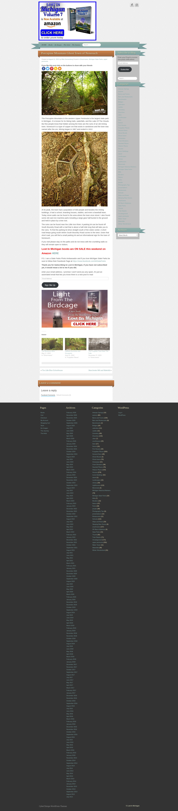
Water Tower (122, 219)
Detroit (120, 123)
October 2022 (70, 514)
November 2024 (71, 449)
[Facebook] (43, 68)
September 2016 (71, 703)
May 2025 (69, 433)
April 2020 (69, 592)
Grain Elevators (123, 141)
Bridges (120, 102)
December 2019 (71, 602)
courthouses (122, 117)
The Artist (67, 45)
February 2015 (71, 753)
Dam (119, 120)
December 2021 (71, 540)
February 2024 (71, 472)
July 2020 (69, 584)
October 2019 (70, 607)
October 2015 (70, 732)
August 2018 (70, 643)
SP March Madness (124, 203)
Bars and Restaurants (125, 97)
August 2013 (70, 794)
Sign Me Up (50, 284)
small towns (122, 200)
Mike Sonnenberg (67, 59)
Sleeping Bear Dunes (125, 198)
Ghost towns (84, 59)
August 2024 (70, 457)
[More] (59, 68)
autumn (120, 91)
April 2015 (69, 747)
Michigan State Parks (96, 59)
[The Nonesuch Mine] (52, 344)
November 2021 (71, 542)
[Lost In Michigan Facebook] (132, 5)
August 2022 (70, 519)
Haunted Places (123, 143)
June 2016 (69, 711)
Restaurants (122, 190)
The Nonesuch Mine (48, 351)
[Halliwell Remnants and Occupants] (75, 344)
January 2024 (70, 475)
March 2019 (70, 625)
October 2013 (70, 789)
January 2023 (70, 506)
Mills (119, 172)
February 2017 (71, 690)
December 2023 (71, 477)
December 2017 (71, 664)
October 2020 (70, 576)
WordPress (121, 415)
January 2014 (70, 784)
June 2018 (69, 649)
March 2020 (70, 594)
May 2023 (69, 496)
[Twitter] (47, 68)
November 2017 (71, 667)
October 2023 (70, 483)
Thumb (120, 208)
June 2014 (69, 771)
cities (120, 115)
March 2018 (70, 656)
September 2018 (71, 641)
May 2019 (69, 620)
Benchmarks (122, 99)
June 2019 (69, 617)
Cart (42, 415)
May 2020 (69, 589)
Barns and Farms (124, 94)
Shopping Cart (45, 423)
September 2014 (71, 763)
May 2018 (69, 651)
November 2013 (71, 786)
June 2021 (69, 555)
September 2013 (71, 791)
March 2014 (70, 778)
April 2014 (69, 776)
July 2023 (69, 490)
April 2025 (69, 436)
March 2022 (70, 532)
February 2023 (71, 503)
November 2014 (71, 758)
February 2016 (71, 721)
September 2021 (71, 547)
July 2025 (69, 428)
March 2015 (70, 750)
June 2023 (69, 493)
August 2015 (70, 737)
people (120, 182)
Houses (120, 148)
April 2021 (69, 560)
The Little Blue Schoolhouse (52, 370)
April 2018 (69, 654)
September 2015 (71, 734)
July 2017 (69, 677)
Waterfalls (121, 221)
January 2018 (70, 662)
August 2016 (70, 706)
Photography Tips (124, 185)
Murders (121, 174)
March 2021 (70, 563)
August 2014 (70, 765)
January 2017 (70, 693)
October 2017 (70, 669)
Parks (120, 180)
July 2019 (69, 615)
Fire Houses (122, 125)
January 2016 (70, 724)
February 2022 (71, 534)
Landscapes (122, 156)
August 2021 (70, 550)
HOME (44, 45)
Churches (121, 112)
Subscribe (125, 69)
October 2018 (70, 638)
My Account (44, 420)
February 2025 (71, 441)
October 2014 (70, 760)
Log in (120, 412)
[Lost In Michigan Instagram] (137, 5)
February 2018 (71, 659)
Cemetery (121, 110)
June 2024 (69, 462)
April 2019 (69, 623)
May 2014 (69, 773)
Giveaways (121, 138)
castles (120, 107)
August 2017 (70, 675)
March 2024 (70, 470)
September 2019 (71, 610)
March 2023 (70, 501)
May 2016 (69, 714)
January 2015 (70, 755)
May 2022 (69, 527)
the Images (58, 45)
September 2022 (71, 516)
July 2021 (69, 553)
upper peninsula (123, 216)
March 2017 (70, 688)
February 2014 (71, 781)
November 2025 (71, 418)
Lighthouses (122, 161)
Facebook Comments (48, 395)
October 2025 (70, 420)
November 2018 (71, 636)
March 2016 (70, 719)
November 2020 (71, 573)
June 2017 (69, 680)
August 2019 (70, 612)
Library (120, 159)
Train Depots (122, 211)
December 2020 (71, 571)
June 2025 (69, 431)
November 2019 (71, 604)
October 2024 (70, 451)
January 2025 (70, 444)
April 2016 (69, 716)
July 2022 (69, 521)
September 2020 (71, 579)
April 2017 (69, 685)
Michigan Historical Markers (127, 167)
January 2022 (70, 537)
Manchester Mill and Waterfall (99, 370)
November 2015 (71, 729)
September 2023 (71, 485)
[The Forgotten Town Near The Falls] (99, 344)
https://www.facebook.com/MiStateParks (89, 261)
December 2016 (71, 695)
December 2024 (71, 446)
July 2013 (69, 797)
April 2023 (69, 498)
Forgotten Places (123, 128)
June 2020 (69, 586)
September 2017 (71, 672)
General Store (122, 130)
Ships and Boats (123, 195)
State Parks (122, 206)
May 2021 (69, 558)
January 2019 (70, 630)
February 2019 (71, 628)
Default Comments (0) (64, 395)
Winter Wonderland (124, 224)
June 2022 (69, 524)
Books (51, 45)
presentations (122, 187)
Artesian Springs (123, 89)
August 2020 (70, 581)
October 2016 (70, 701)
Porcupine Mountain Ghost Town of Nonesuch (69, 53)
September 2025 (71, 423)
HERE (55, 253)
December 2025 (71, 415)
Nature (120, 177)
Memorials (121, 164)
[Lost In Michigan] (67, 21)
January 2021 (70, 568)
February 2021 (71, 566)
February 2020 (71, 597)
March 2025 (70, 438)
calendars (121, 104)
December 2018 (71, 633)
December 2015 (71, 727)
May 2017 (69, 682)
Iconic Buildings (123, 151)
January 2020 (70, 599)
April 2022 (69, 529)
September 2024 (71, 454)
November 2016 (71, 698)
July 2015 (69, 740)
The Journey (76, 45)
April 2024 (69, 467)
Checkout (44, 418)
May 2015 (69, 745)
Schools (120, 193)
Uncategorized (123, 213)
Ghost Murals (122, 133)
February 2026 (71, 412)
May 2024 (69, 464)
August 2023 (70, 488)
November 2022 (71, 511)
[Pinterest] (51, 68)
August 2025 (70, 425)
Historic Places (123, 146)
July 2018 (69, 646)
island (120, 154)
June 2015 (69, 742)
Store (42, 425)
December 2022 (71, 508)
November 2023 (71, 480)
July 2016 (69, 708)
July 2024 (69, 459)
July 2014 (69, 768)
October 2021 (70, 545)
